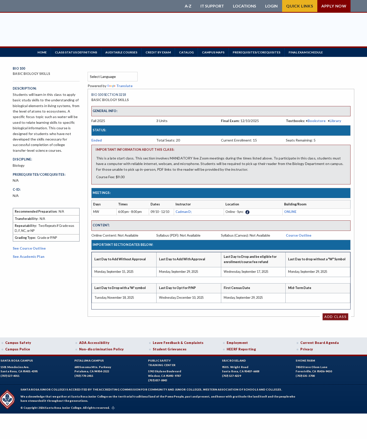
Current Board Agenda (319, 343)
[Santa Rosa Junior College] (97, 6)
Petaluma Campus (89, 360)
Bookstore (317, 121)
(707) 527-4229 (231, 375)
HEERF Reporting (241, 349)
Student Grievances (169, 349)
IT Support (212, 6)
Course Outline (298, 235)
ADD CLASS (335, 316)
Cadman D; (184, 212)
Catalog (186, 52)
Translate (124, 86)
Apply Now (334, 5)
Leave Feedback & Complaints (178, 343)
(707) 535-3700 (305, 375)
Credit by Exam (158, 52)
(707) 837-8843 (157, 380)
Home (42, 52)
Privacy (306, 349)
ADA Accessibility (94, 343)
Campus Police (17, 349)
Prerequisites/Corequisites (256, 52)
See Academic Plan (28, 256)
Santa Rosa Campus (16, 360)
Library (335, 121)
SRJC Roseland (234, 360)
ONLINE (290, 212)
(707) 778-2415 (83, 375)
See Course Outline (29, 248)
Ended (96, 140)
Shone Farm (305, 360)
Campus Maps (213, 52)
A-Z (188, 6)
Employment (237, 343)
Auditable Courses (121, 52)
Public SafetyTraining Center (162, 363)
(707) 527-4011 (9, 375)
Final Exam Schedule (306, 52)
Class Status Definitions (76, 52)
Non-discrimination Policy (101, 349)
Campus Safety (18, 343)
